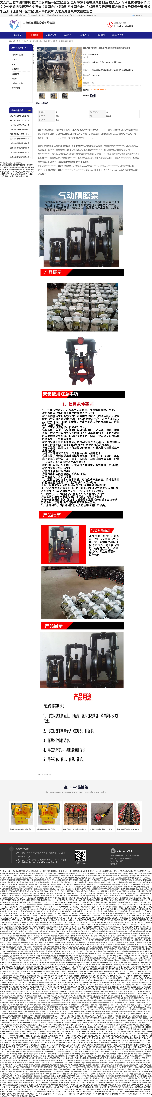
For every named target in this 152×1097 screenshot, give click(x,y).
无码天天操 (74, 982)
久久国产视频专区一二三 (45, 960)
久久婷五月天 (15, 1042)
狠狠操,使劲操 (95, 942)
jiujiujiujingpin (78, 1078)
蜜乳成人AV (55, 1018)
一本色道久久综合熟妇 (85, 900)
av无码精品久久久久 (22, 1071)
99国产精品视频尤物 (23, 907)
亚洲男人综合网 (110, 951)
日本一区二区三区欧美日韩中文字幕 (97, 998)
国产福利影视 (117, 1025)
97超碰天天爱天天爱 (19, 1089)
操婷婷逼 (102, 1083)
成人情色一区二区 (48, 1029)
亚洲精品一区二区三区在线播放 (109, 969)
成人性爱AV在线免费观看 (21, 1060)
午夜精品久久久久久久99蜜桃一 (29, 1014)
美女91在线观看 (99, 927)
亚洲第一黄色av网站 (143, 898)
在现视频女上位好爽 (7, 982)
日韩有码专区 (124, 880)
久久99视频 (73, 931)
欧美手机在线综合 (8, 1091)
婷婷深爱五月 (124, 918)
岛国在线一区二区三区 (97, 907)
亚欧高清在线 (117, 978)
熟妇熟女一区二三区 (117, 893)
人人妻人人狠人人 (43, 965)
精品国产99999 (95, 875)
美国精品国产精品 (142, 993)
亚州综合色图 (74, 1054)
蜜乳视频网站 (87, 996)
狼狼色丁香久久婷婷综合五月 (25, 918)
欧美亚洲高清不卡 (62, 931)
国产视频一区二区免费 (122, 985)
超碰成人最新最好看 (74, 960)
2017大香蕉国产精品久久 (39, 1080)
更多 (29, 110)
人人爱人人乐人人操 (46, 1045)
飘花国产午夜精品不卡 (35, 958)
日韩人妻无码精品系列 (111, 898)
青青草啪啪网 (42, 1002)
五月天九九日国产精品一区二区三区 (68, 985)
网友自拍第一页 (97, 898)
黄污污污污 (33, 1054)
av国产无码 (140, 978)
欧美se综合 (129, 1087)
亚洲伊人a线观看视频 (69, 900)
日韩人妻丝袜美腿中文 (13, 1034)
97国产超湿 (135, 985)
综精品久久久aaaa (22, 1025)
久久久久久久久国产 (61, 929)
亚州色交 (127, 956)
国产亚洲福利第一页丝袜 (41, 1074)
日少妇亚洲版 (121, 1067)
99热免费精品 (8, 929)
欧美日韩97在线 (56, 918)
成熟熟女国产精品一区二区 (108, 1074)
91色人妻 (10, 1038)
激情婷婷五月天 (7, 1047)
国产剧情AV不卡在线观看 (82, 884)
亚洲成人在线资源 (13, 971)
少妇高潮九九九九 (85, 965)
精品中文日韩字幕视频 (92, 1042)
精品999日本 (25, 1087)
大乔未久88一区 (40, 947)
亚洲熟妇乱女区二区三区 (91, 1049)
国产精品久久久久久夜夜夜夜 (34, 1091)
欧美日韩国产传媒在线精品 (139, 1080)
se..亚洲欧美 (108, 1025)
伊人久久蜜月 (51, 922)
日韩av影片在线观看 (18, 1078)
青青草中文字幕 (68, 878)
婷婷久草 (5, 993)
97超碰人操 (37, 945)
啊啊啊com (43, 987)
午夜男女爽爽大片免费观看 (140, 911)
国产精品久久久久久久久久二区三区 (115, 1036)
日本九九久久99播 (138, 909)
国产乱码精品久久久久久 (51, 1087)
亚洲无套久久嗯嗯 (144, 1083)
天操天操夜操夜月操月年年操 (104, 924)
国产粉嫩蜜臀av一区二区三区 (138, 1094)
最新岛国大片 (49, 1071)
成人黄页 (148, 1091)
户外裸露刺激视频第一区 (128, 938)
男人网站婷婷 (132, 929)
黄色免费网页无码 (30, 1065)
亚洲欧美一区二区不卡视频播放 (20, 1029)
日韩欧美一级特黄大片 (107, 976)
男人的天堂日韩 (123, 1080)
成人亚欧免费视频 (49, 884)
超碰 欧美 (76, 911)
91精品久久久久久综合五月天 (14, 924)
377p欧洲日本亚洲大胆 (41, 887)
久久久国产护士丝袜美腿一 (134, 1002)
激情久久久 (142, 1049)
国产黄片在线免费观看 (108, 1067)
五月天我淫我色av (45, 1069)
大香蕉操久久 (98, 900)
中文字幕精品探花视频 (114, 1089)
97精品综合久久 (119, 1049)
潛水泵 (32, 41)
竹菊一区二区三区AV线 (65, 1047)
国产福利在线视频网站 (46, 1016)
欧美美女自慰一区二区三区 (53, 891)
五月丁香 (117, 967)
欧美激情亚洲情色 (104, 918)
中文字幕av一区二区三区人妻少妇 (119, 1034)
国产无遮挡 (132, 945)
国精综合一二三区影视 (66, 1091)
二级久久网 (8, 1089)
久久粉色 (70, 884)
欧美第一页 (33, 1002)
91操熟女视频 (144, 1036)
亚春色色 (113, 891)
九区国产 (23, 1018)
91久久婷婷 (51, 1085)
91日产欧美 (69, 1011)
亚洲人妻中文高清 (133, 1085)
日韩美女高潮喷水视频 (25, 945)
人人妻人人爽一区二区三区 (109, 880)
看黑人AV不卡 (29, 884)
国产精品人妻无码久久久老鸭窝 (108, 1060)
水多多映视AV (116, 936)
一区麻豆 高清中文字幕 (41, 889)
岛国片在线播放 (120, 1076)
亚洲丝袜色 (105, 1011)
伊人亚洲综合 (91, 1022)
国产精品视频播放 (43, 882)
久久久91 (57, 993)
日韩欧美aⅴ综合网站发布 (142, 1047)
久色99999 (62, 976)
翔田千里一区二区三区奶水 (119, 1027)
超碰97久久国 (141, 942)
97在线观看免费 (85, 913)
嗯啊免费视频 (89, 873)
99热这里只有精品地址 (114, 887)
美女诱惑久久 (103, 1094)
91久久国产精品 (99, 1038)
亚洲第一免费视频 (123, 1056)
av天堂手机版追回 (19, 980)
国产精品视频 (30, 896)
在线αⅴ (52, 1020)
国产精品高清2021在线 (50, 951)
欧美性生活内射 (40, 1034)
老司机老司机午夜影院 (119, 947)
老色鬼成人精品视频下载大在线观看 (27, 1076)
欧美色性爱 (47, 1056)
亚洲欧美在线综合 (8, 887)
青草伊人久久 (64, 971)
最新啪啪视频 (10, 938)
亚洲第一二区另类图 (139, 936)
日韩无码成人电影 (78, 1087)
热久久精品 (98, 1005)
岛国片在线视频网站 (52, 971)
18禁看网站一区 (49, 873)
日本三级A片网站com (10, 1040)
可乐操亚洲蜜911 (60, 960)
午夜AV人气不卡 (144, 996)
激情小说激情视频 (79, 902)
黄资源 (17, 896)
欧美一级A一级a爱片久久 (80, 875)
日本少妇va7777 (56, 1074)
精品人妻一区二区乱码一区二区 (34, 936)
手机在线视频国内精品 (95, 1000)
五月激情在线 (19, 1062)
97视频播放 (14, 902)
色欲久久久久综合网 (110, 1080)
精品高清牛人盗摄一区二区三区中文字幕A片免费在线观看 (59, 938)
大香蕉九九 (142, 969)
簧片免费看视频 (106, 978)
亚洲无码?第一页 (60, 953)
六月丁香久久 (133, 1009)
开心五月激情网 (146, 904)
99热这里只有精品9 (123, 871)
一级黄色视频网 (80, 920)
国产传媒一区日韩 (116, 1078)
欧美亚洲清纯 (28, 951)
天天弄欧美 (88, 1047)
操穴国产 (117, 916)
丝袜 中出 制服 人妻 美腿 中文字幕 (84, 1060)
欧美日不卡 (146, 1016)
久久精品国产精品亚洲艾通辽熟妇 (138, 1020)
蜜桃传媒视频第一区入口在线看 (138, 940)
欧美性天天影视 (56, 1027)
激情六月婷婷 (41, 896)
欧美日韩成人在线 (125, 980)
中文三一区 (84, 911)
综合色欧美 (141, 918)
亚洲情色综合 (31, 976)
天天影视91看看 (45, 940)
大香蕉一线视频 (114, 1042)
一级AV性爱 (102, 1087)
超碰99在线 (126, 960)
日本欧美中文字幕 (83, 1020)
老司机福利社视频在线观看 (31, 900)
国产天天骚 (4, 1018)
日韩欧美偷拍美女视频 (60, 1007)
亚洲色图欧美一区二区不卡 (117, 1094)
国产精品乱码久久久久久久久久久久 (115, 1009)
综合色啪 (23, 1000)
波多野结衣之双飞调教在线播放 (119, 911)
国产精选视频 (18, 936)
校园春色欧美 (20, 1058)
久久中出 (137, 887)
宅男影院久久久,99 (102, 893)
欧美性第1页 (120, 942)
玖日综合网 (113, 875)
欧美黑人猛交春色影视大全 (103, 1029)
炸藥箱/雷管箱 (17, 55)
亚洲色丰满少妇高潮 (101, 929)
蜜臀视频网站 (52, 871)
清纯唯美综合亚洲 (63, 1076)
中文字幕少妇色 (142, 1071)
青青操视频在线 (139, 1074)
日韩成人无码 (28, 962)
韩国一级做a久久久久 (52, 1031)
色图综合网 (81, 931)
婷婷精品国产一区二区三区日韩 (40, 978)
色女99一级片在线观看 (124, 973)
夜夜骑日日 (11, 880)
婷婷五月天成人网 (76, 1076)
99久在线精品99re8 (116, 913)
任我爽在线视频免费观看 (47, 985)
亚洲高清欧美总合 (21, 927)
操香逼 (131, 927)
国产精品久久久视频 (102, 873)
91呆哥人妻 (40, 873)
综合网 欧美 (97, 958)
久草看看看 (38, 924)
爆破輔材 (15, 69)
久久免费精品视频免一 (137, 1056)
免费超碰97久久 (46, 1036)
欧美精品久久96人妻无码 (91, 1014)
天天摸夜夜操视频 (93, 882)
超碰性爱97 (32, 882)
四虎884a (15, 922)
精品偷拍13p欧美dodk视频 (94, 1007)
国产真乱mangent (41, 996)
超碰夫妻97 (4, 998)
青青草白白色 (20, 1036)
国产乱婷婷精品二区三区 (93, 945)
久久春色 (69, 902)
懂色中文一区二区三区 (76, 1051)
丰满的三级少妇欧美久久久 (122, 1047)
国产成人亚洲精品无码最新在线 (117, 927)
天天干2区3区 (61, 884)
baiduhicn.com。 (64, 1049)
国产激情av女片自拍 (118, 1020)
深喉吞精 (133, 960)
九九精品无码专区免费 (15, 1016)
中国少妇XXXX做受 (31, 1016)
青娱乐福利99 (26, 1031)
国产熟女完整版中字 (63, 1085)
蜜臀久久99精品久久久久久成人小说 (89, 1069)
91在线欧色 (48, 958)
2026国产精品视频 (72, 896)
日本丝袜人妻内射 (17, 884)
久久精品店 (60, 987)
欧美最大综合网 (14, 1002)
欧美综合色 (96, 880)
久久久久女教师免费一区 (11, 940)
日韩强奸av (115, 918)
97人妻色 (19, 962)
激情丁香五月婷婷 (87, 987)
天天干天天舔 (63, 1051)
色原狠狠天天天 (109, 1000)
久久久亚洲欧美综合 (58, 902)
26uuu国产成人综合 (29, 960)
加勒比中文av (7, 1087)
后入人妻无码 (25, 1005)
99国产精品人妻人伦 (22, 1027)
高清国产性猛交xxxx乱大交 (66, 922)
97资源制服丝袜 (52, 1060)
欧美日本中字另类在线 (67, 1065)
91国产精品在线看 (127, 965)
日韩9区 (27, 1080)
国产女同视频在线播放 (70, 1042)
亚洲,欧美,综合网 (6, 1009)
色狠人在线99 (91, 962)
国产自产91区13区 (31, 993)
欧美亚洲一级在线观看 (109, 991)
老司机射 (95, 976)
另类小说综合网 (26, 1042)
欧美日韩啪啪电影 (70, 1005)
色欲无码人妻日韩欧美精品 (85, 1089)
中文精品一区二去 (118, 987)
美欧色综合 (107, 987)
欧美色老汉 (12, 978)
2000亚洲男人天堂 (43, 1000)
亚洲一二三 (100, 909)
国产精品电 (132, 1005)
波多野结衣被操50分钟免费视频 (21, 889)
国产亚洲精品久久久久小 (41, 1058)
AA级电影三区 (34, 1007)
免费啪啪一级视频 (97, 993)
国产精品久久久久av (89, 1016)
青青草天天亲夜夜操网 (80, 907)
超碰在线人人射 (15, 949)
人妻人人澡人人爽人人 (139, 953)
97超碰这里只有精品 (43, 918)
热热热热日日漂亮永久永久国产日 (11, 967)
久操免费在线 (60, 873)
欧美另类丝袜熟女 (130, 1054)
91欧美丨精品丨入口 (61, 920)
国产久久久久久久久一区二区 (112, 958)
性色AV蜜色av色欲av (109, 1056)
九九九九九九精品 (123, 896)
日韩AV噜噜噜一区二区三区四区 (13, 878)
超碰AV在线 (78, 956)
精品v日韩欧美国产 (95, 989)
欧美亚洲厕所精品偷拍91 (85, 953)
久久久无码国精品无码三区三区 (40, 902)
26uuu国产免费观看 (129, 1040)
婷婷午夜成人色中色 (59, 991)
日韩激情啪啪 (112, 902)
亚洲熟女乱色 (121, 982)
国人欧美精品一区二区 (48, 1076)
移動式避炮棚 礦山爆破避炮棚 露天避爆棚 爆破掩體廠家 (20, 129)
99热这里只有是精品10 (40, 916)
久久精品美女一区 (139, 1011)
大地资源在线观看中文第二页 (83, 1038)
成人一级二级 (10, 1071)
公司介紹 (67, 35)
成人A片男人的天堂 (115, 1040)
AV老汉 (75, 989)
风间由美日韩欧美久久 (23, 880)
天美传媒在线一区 (10, 945)
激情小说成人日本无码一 (75, 893)
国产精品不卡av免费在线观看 (99, 1078)
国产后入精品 (80, 1065)
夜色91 (144, 907)
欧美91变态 (38, 951)
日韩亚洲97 (130, 1076)
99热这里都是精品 (123, 951)
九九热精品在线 (136, 1058)
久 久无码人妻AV (69, 891)
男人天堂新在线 (84, 916)
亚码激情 (77, 940)
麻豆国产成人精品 (65, 1060)
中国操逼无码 (77, 1071)
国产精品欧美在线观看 (81, 1031)
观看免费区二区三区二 (122, 1065)
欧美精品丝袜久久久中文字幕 (51, 900)
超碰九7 (72, 920)
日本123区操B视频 (129, 978)
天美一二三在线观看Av (141, 933)
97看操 (73, 945)
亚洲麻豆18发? (128, 887)
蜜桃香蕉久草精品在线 (61, 1045)
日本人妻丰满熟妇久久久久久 (66, 1067)
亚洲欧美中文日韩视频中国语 (76, 1058)
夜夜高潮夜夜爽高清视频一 (130, 920)
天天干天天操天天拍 (76, 951)
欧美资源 (113, 1069)
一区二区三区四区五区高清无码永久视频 (95, 940)
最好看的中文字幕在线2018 (42, 898)
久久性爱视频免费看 (144, 1022)
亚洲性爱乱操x (63, 1009)
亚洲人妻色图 (67, 918)
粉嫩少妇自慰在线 (92, 931)
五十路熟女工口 (33, 940)
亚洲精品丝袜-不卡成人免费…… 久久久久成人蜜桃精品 (50, 933)
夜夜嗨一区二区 (130, 987)
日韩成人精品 (109, 1058)
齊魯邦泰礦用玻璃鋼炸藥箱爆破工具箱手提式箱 (26, 829)
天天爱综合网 (84, 1054)
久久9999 (6, 875)
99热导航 (99, 1009)
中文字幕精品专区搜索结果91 (26, 911)
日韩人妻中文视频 (129, 949)
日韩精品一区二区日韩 (54, 1034)
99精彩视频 (61, 880)
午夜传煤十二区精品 (23, 933)
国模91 (110, 967)
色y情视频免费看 (136, 880)
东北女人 (52, 1067)
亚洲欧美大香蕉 (124, 1062)
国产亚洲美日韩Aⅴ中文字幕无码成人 (111, 1002)
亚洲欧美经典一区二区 (75, 1062)
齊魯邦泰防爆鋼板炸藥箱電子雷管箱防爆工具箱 (20, 143)
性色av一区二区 (17, 951)
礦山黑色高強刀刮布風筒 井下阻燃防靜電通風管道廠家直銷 (20, 120)
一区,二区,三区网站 (121, 878)
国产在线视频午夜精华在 (116, 1087)
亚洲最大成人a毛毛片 (16, 993)
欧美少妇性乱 (33, 929)
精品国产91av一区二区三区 (18, 985)
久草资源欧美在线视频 (82, 887)
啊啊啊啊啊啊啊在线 (18, 1096)
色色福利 (78, 1016)
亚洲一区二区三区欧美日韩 (97, 878)
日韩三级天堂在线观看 (8, 907)
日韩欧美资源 (14, 1000)
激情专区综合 (59, 1005)
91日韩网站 (116, 965)
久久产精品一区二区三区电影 (120, 900)
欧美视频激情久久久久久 (131, 1025)
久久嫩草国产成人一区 (108, 871)
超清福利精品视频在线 (18, 976)
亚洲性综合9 (41, 1054)
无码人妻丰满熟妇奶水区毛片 (38, 913)
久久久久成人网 (53, 1065)
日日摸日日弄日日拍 (86, 1085)
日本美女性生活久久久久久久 (140, 896)
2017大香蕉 (100, 1022)
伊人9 (31, 1027)
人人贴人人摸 (37, 1056)
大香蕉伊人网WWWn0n (33, 989)
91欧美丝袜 (19, 1091)
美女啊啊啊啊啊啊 (144, 1054)
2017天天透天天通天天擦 (23, 1022)
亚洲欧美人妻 (36, 1029)
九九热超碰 (138, 1016)
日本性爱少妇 (109, 1022)
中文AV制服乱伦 (79, 962)
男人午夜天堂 (38, 891)
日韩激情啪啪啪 (110, 907)
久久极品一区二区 (143, 960)
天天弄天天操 (120, 976)
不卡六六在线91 (126, 916)
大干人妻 (106, 920)
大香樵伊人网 (10, 958)
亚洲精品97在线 (135, 1027)
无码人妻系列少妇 (10, 973)
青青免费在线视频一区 (126, 902)
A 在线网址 (14, 875)
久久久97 (66, 871)
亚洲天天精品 (27, 1083)
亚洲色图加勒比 (87, 960)
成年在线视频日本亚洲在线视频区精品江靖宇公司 (84, 1036)
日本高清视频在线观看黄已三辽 (106, 953)
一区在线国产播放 (145, 1009)
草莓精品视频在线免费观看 (98, 967)
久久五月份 (18, 931)
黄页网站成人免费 (33, 1018)
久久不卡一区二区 (26, 898)
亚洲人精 (83, 924)
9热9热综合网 (81, 1000)
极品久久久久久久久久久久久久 (48, 911)
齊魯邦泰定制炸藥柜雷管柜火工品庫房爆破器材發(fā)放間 (20, 139)
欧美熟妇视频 (144, 893)
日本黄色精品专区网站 (65, 1078)
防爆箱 (14, 79)
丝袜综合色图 (33, 985)
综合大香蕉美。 (130, 942)
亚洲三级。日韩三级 (105, 956)
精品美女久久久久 (73, 947)
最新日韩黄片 (50, 936)
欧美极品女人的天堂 (109, 982)
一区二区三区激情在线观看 (62, 980)
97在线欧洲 (24, 971)
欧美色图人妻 (72, 1040)
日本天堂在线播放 (53, 947)
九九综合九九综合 (27, 949)
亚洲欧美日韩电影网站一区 (138, 998)
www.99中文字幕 (58, 1083)
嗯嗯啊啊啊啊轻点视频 (8, 1094)
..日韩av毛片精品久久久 (130, 873)
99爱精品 (50, 993)
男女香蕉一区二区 (13, 909)
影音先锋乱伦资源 (112, 1083)
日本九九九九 (96, 884)
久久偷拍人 (17, 1031)
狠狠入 (81, 1042)
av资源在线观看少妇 (54, 1002)
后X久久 (69, 907)
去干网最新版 (82, 882)
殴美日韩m (10, 1058)
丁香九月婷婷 (117, 1045)
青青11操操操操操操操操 (48, 1078)
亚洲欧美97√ (29, 878)
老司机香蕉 (44, 1020)
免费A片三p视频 (101, 911)
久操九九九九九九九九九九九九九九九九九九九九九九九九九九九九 (71, 909)
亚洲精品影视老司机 (39, 880)
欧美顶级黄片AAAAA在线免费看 (27, 1045)
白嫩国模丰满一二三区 (111, 1005)
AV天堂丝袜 (141, 949)
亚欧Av (106, 900)
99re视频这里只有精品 (98, 887)
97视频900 (134, 1083)
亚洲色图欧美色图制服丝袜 (104, 1076)
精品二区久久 (126, 936)
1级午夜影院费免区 (51, 1051)
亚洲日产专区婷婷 (29, 965)
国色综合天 (95, 1062)
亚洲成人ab (104, 882)
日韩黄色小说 (93, 933)
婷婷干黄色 (121, 953)
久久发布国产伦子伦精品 (110, 938)
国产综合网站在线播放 (14, 960)
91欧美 (85, 991)
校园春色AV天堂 (8, 931)
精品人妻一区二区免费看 (141, 916)
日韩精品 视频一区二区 (59, 949)
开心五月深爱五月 (10, 969)
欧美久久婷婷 (98, 1025)
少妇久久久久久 (50, 1047)
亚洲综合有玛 (29, 996)
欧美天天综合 (98, 960)
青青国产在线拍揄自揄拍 (23, 916)
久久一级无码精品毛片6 (132, 1078)
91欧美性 (145, 1029)
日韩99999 (92, 891)
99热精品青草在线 (25, 1020)
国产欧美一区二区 (71, 880)
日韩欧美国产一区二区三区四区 (24, 956)
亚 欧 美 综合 (71, 953)
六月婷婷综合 (95, 980)
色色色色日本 (51, 880)
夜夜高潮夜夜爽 (101, 902)
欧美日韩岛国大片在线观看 (58, 1080)
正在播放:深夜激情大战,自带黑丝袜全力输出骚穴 (30, 871)
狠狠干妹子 (53, 907)
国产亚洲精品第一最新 (16, 989)
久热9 (48, 1089)
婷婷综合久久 (72, 1018)
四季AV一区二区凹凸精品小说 (94, 951)
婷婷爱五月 (65, 993)
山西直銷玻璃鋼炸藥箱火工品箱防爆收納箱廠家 (20, 157)
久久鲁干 (61, 1089)
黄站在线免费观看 (93, 1067)
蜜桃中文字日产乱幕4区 (107, 889)
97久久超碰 (24, 1002)
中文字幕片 (43, 1085)
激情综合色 (94, 1031)
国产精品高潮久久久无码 (24, 887)
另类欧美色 (28, 1067)
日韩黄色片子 (4, 898)
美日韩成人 (32, 927)
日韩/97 (14, 942)
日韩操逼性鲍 (106, 1045)
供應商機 (34, 35)
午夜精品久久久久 (34, 953)
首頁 (18, 41)
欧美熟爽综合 (135, 904)
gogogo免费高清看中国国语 (83, 1029)
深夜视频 (3, 893)
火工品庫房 (16, 88)
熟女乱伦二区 (133, 1000)
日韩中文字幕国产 (104, 936)
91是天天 (140, 1005)
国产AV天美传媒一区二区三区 (52, 989)
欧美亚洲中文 (131, 1067)
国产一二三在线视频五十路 (125, 889)
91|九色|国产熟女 (57, 1022)
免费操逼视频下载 (57, 1000)
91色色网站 (146, 976)
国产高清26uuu (5, 1011)
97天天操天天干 (129, 1091)
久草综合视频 (78, 1047)
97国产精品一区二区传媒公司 (63, 898)
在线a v (22, 896)
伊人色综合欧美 (102, 922)
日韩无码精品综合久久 (62, 996)
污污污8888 (74, 971)
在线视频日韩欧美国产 (40, 1067)
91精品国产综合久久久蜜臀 (141, 980)
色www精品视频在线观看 (129, 996)
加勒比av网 (105, 875)
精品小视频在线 (48, 1005)
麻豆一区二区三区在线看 (139, 956)
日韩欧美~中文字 (6, 871)
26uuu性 (44, 1014)
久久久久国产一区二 (21, 1047)
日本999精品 (106, 884)
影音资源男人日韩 (31, 1096)
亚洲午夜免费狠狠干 (51, 904)
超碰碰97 (80, 1074)
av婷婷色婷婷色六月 (106, 931)
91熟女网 (92, 911)
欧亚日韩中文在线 (74, 1080)
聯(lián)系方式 (117, 35)
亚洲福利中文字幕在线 (36, 971)
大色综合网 (103, 1034)
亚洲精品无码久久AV (57, 1058)
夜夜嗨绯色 (132, 993)
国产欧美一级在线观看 (66, 904)
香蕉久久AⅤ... (118, 956)
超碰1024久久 (80, 936)
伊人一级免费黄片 (142, 1014)
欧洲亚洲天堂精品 (92, 1034)
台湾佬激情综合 (20, 982)
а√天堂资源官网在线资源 (117, 922)
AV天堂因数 (103, 1040)
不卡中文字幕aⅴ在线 (103, 1071)
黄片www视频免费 (61, 967)
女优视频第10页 (31, 998)
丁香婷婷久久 (74, 1056)
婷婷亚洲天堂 (81, 1067)
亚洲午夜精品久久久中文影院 (80, 993)
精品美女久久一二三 (90, 956)
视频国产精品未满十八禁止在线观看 (80, 929)
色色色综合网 (22, 913)
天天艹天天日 (93, 1040)
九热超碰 (133, 1022)
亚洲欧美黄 (142, 873)
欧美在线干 (53, 916)
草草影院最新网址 (22, 938)
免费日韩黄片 (128, 1038)
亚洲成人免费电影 (82, 891)
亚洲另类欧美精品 (41, 875)
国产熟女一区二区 (47, 953)
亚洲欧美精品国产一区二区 (105, 962)
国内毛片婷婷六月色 (7, 1027)
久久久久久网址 (126, 1042)
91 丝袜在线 (30, 982)
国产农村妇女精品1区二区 (39, 893)
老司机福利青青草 (76, 1025)
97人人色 (22, 998)
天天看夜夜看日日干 (132, 893)
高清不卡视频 (122, 991)
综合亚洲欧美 (23, 1085)
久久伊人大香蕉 (42, 942)
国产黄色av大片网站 (51, 1009)
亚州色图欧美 (140, 1091)
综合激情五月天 (111, 1031)
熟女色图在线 (133, 878)
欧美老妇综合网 (19, 873)
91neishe (62, 889)
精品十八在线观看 (79, 969)
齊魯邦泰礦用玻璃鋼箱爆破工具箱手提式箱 (20, 148)
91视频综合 (75, 1085)
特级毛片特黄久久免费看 (119, 998)
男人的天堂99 (96, 1056)
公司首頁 (17, 35)
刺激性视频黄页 (145, 1034)
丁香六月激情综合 (141, 1076)
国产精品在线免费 (32, 1078)
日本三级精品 (136, 1069)
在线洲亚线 (30, 904)
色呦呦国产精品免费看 (139, 989)
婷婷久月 (63, 947)
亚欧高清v (54, 1089)
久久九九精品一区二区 (33, 1094)
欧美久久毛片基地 (89, 1071)
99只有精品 (98, 987)
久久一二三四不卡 (128, 971)
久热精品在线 (46, 991)
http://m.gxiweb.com (44, 775)
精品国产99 (80, 945)
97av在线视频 (30, 1038)
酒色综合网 (4, 978)
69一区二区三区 (54, 893)
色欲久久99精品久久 (124, 989)
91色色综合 (136, 1045)
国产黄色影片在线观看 (42, 949)
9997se (140, 878)
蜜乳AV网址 (137, 1029)
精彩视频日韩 (90, 1051)
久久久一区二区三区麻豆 (100, 913)
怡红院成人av (6, 1078)
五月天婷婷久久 (15, 920)
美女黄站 (79, 991)
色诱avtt (11, 1065)
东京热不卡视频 (91, 1018)
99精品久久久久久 (85, 880)
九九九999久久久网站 (40, 1042)
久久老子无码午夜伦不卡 (105, 1016)
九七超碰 (132, 1014)
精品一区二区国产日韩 (142, 965)
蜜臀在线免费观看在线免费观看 (134, 931)
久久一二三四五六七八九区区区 (140, 1007)
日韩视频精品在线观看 (24, 1056)
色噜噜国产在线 (9, 1045)
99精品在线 (58, 1042)
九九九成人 (44, 1062)
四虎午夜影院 (46, 1022)
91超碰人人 (56, 1069)
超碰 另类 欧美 (42, 1065)
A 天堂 (67, 982)
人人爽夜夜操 (107, 945)
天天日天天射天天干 (77, 1045)
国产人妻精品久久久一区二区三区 (61, 887)
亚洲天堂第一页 (80, 1091)
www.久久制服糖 (133, 962)
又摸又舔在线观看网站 (18, 947)
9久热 (143, 900)
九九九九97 (113, 1007)
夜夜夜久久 (138, 902)
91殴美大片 (99, 896)
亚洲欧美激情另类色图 (95, 920)
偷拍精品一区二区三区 (18, 904)
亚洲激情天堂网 (87, 1080)
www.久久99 (83, 896)
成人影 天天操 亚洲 (109, 989)
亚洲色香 (140, 987)
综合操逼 (109, 965)
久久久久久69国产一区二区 (57, 1062)
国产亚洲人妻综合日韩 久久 (68, 965)
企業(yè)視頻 (51, 35)
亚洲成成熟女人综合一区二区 (69, 927)
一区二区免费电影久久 (26, 875)
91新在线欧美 (23, 902)
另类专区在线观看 (52, 927)
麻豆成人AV (70, 889)
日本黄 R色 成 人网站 (122, 1058)
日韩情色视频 (97, 1047)
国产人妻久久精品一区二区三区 (128, 1031)
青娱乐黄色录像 (124, 1083)
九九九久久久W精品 (122, 924)
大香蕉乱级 (14, 1085)
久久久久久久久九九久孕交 (60, 978)
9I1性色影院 (118, 931)
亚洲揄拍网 (39, 904)
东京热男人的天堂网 (124, 1069)
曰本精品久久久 (117, 1071)
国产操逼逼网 (13, 998)
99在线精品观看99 (103, 891)
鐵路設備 (15, 74)
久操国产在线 (127, 1089)
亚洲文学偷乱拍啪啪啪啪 (50, 945)
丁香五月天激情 (10, 1054)
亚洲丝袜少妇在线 (70, 1000)
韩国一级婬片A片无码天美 (84, 904)
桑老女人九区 (91, 1065)
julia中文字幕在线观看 (31, 1069)
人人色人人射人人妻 (144, 945)
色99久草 (52, 956)
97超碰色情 (19, 1065)
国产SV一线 (93, 918)
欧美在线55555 (65, 945)
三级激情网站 (122, 993)
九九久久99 (29, 891)
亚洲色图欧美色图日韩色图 (14, 891)
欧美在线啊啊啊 (36, 1005)
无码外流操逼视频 (121, 1000)
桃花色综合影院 (54, 875)
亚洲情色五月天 (36, 1087)
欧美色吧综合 (127, 1045)
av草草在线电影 (22, 978)
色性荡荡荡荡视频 (67, 962)
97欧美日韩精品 (69, 936)
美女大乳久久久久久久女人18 (17, 882)
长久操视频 (36, 1020)
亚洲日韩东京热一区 (37, 1071)
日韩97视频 (20, 1094)
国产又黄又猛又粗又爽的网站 (81, 978)
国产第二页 (54, 1049)
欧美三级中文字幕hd (46, 929)
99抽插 (88, 1091)
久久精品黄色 (50, 931)
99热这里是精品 (123, 882)
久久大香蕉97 (55, 882)
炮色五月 (52, 913)
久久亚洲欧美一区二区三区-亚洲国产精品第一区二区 (97, 973)
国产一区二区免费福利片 (87, 1027)
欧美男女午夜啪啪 (94, 1011)
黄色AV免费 (137, 907)
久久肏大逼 (76, 980)
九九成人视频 (141, 913)
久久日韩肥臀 (146, 1027)
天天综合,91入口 (93, 871)
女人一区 (87, 1062)
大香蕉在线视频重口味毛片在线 (105, 1085)
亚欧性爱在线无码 (131, 1049)
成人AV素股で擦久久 (102, 1051)
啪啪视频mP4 (103, 933)
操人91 (138, 889)
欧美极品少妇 (122, 875)
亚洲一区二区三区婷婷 (90, 985)
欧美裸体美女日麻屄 (26, 922)
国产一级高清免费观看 (76, 998)
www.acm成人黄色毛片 (70, 1027)
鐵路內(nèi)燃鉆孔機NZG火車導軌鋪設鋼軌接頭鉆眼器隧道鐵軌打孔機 (114, 829)
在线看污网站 (145, 1025)
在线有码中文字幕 (39, 920)
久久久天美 (80, 873)
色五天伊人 (113, 882)
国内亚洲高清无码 (130, 1071)
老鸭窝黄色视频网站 (42, 982)
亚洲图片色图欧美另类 (42, 1027)
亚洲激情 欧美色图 (73, 976)
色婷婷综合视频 (115, 873)
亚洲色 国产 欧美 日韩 (102, 947)
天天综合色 (41, 1089)
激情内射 (44, 1094)
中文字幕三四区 (88, 1076)
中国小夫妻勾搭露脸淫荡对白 (23, 1009)
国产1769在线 (4, 1085)
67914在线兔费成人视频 (86, 1005)
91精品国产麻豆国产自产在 (124, 1016)
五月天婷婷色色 (133, 947)
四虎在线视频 (145, 1078)
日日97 (29, 920)
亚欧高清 (90, 924)
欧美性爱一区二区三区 (119, 884)
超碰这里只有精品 (51, 1091)
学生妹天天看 (33, 1085)
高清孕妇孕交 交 (45, 1007)
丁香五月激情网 (86, 976)
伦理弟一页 (30, 947)
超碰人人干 (97, 982)
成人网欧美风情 (90, 893)
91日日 (24, 920)
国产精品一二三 (42, 967)
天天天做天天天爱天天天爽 (64, 1029)
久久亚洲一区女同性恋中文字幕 (47, 976)
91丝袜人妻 (37, 1022)
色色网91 (8, 1067)
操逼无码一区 (70, 1089)
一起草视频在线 (74, 1009)
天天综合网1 (67, 1034)
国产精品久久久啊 (22, 987)
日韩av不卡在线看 (28, 1034)
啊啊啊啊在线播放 (94, 991)
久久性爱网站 (34, 987)
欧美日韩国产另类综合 (112, 996)
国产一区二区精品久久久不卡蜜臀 (60, 1094)
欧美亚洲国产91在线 (70, 1074)
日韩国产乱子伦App (86, 927)
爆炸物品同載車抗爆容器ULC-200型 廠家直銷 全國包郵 (20, 152)
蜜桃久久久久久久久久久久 (113, 1091)
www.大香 (63, 1018)
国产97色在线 (83, 989)
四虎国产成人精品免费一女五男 (62, 940)
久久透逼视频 (115, 920)
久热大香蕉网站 (66, 1038)
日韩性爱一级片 (100, 1089)
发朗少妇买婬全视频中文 (109, 980)
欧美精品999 (96, 978)
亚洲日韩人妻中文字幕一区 (114, 1018)
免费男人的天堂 (21, 958)
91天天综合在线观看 (127, 1060)
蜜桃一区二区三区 (9, 911)
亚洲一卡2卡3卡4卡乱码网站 (64, 1016)
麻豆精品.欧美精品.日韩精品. (113, 1054)
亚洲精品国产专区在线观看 (56, 1014)
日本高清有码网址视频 (38, 1060)
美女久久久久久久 (91, 1083)
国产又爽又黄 (147, 891)
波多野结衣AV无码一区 (68, 882)
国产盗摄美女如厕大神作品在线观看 (84, 1002)
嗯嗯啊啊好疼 (59, 924)
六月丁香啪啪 (121, 1085)
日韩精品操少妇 (98, 996)
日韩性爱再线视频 (106, 916)
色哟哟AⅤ (59, 936)
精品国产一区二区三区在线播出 (135, 1018)
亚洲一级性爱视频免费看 (35, 1051)
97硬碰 (50, 1042)
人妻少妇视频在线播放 (140, 973)
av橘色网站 (137, 1087)
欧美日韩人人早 (123, 1007)
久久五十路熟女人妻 (87, 947)
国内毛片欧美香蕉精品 (138, 871)
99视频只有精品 (22, 1054)
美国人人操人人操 (78, 1034)
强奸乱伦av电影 (67, 958)
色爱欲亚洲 (29, 924)
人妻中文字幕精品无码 (68, 942)
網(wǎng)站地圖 (60, 860)
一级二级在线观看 (43, 998)
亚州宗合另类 (11, 893)
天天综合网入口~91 (111, 909)
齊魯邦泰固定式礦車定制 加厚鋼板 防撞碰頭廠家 (20, 134)
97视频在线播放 (65, 875)
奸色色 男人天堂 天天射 (125, 1051)
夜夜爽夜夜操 (65, 1069)
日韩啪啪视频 (106, 971)
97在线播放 (41, 927)
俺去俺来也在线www (59, 1036)
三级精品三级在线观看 (125, 907)
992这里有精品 (107, 1047)
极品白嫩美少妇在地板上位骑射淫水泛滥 (37, 1011)
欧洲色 (51, 967)
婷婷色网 (88, 1045)
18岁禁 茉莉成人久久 (120, 945)
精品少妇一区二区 (96, 1054)
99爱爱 (86, 1078)
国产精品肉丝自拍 (125, 909)
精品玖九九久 (54, 889)
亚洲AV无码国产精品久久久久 (65, 1020)
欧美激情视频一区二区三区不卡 (75, 1022)
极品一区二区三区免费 (41, 969)
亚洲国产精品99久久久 (106, 985)
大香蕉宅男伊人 (128, 958)
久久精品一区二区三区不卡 (40, 1040)
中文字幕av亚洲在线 (17, 1080)
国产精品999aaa (144, 1062)
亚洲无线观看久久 (23, 893)
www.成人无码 (143, 982)
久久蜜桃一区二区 (91, 1094)
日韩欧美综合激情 (91, 1087)
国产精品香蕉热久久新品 (78, 871)
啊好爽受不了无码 (98, 965)
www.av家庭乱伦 (41, 1038)
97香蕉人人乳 (4, 1080)
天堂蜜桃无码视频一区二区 (27, 942)
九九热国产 (8, 1060)
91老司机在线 (67, 1002)
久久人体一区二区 (58, 1011)
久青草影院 (114, 1011)
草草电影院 (136, 1034)
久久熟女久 (52, 987)
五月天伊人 (82, 971)
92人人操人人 (88, 1025)
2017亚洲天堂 (95, 916)
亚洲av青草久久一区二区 (39, 907)
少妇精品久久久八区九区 (28, 909)
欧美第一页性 (32, 1089)
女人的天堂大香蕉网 (32, 1062)
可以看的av (41, 931)
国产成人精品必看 (110, 896)
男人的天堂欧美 (76, 996)
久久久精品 (39, 884)
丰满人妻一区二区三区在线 (138, 882)
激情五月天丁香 (91, 936)
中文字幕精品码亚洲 (101, 904)
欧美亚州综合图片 (66, 911)
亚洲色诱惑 (128, 1011)
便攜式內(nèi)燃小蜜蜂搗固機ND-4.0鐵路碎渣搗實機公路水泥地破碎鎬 (87, 829)
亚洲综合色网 (38, 1009)
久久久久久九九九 (81, 878)
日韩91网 (101, 1018)
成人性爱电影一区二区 (34, 980)
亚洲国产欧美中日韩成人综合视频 (86, 889)
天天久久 (28, 1058)
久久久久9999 (98, 1080)
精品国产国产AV (97, 1091)
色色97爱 (91, 896)
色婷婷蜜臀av (64, 1054)
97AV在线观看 (55, 962)
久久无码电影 (63, 951)
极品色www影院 (54, 942)
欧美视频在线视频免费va (59, 1056)
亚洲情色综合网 (19, 1038)
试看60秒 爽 (42, 993)
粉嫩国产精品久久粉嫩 (76, 1007)
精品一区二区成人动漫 (80, 918)
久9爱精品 (12, 987)
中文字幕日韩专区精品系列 (139, 951)
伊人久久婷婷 (30, 873)
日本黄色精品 (57, 878)
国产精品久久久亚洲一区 (82, 898)
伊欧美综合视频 (48, 924)
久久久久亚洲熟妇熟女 (59, 1040)
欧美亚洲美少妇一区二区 (20, 991)
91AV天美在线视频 (110, 993)
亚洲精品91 (125, 969)
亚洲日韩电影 (45, 1018)
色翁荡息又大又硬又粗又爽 (55, 896)
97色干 (121, 1011)
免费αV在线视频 (16, 1011)
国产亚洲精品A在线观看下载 (131, 967)
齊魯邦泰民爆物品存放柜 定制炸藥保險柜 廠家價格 (20, 125)
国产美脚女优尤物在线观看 (83, 958)
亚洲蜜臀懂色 (43, 909)
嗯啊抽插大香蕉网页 (94, 971)
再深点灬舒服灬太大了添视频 (100, 1020)
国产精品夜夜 (71, 873)
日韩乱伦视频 (47, 980)
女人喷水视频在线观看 (135, 884)
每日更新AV (4, 1029)
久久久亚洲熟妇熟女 (108, 1014)
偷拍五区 (33, 931)
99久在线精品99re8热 (124, 891)
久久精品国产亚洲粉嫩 (118, 940)
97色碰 (7, 884)
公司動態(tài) (84, 35)
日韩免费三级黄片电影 (133, 976)
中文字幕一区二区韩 (33, 1036)
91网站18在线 (21, 973)
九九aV (128, 953)
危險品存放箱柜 (18, 83)
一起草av (110, 878)
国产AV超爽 (4, 1065)
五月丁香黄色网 (85, 938)
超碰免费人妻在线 (122, 1014)
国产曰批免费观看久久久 (64, 956)
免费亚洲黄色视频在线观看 (109, 1062)
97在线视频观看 (140, 1060)
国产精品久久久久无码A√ (118, 929)
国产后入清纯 (117, 971)
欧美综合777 (90, 902)
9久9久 (63, 893)
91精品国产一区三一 (108, 942)
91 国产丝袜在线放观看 (41, 962)
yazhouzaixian (96, 938)
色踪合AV (53, 982)
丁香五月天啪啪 (5, 900)
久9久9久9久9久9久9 (88, 1009)
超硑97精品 (126, 904)
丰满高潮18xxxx (133, 1036)
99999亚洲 (128, 933)
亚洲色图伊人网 (132, 982)
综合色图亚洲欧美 (42, 956)
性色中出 (50, 996)
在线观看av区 (13, 1014)
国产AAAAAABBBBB (7, 1036)
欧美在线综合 (137, 891)
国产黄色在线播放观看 (25, 969)
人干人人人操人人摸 (126, 1074)
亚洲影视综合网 (65, 1087)
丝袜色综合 (9, 873)
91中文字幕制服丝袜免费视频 (68, 916)
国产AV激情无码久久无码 (105, 1065)
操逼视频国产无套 (83, 942)
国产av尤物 (50, 920)
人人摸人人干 (141, 1067)
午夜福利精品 (134, 924)
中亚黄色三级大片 (115, 904)
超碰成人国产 (85, 980)
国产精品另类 (144, 920)
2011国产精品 (4, 947)
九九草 (106, 1007)
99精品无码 (144, 887)
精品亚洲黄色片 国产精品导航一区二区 (81, 949)
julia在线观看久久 (8, 927)
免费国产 (24, 940)
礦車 (13, 64)
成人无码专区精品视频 (24, 1074)
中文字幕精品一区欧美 (15, 965)
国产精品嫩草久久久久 (116, 933)
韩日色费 (16, 1005)
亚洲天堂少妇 (138, 1038)
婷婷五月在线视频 (106, 1049)
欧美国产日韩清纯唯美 (10, 1020)
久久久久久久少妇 (130, 913)
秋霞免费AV (68, 989)
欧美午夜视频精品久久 (8, 1025)
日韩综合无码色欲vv (65, 969)
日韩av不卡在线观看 (86, 982)
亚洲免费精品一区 (53, 1054)
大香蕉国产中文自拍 (81, 1011)
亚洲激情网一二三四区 (128, 898)
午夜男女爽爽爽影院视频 (69, 973)
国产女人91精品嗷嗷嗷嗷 (14, 1069)
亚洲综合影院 (16, 900)
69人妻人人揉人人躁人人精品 (86, 922)
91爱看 (60, 871)
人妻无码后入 (135, 900)
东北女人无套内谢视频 (8, 962)
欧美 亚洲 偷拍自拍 (53, 973)
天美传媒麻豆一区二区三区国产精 (67, 913)
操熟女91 (61, 982)
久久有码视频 (14, 898)
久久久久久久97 (142, 1040)
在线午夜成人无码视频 (8, 1056)
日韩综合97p (57, 958)
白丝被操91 (20, 996)
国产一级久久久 (76, 1049)
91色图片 (133, 918)
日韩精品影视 (45, 1049)
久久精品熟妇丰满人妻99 (43, 878)
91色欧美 (131, 875)
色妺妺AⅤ (117, 960)
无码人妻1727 (33, 938)
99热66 (73, 1069)
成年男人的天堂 (17, 1067)
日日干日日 (23, 953)
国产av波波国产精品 (21, 929)
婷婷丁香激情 (32, 1000)
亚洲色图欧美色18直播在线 (122, 1029)
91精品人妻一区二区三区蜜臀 (74, 1083)
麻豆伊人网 (133, 969)
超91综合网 (54, 969)
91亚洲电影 (132, 991)
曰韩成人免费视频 (39, 922)
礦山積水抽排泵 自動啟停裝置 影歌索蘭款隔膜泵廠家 (20, 116)
